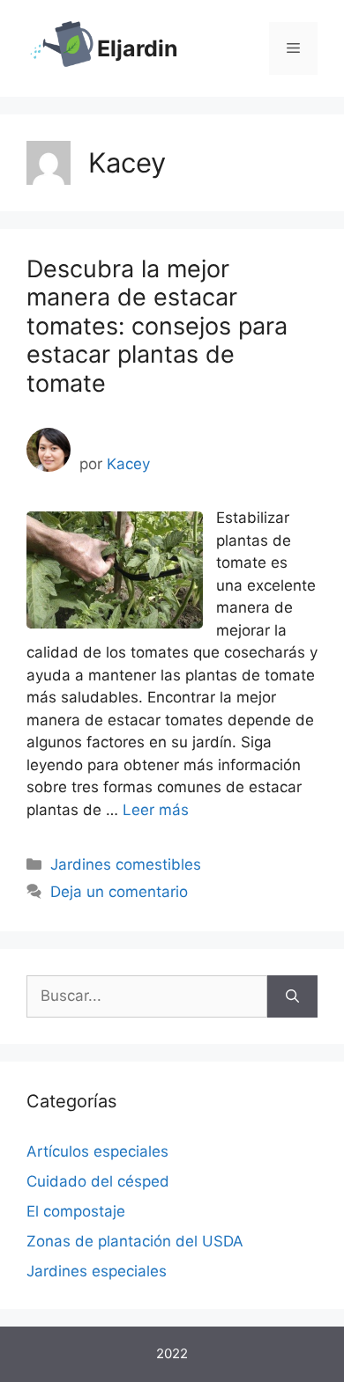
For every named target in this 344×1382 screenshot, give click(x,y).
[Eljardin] (61, 47)
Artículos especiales (97, 1151)
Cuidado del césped (97, 1181)
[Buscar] (292, 996)
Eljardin (137, 48)
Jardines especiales (96, 1271)
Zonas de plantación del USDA (134, 1241)
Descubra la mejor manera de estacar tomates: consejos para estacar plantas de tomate (157, 326)
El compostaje (75, 1211)
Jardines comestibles (125, 864)
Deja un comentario (119, 892)
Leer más (156, 810)
